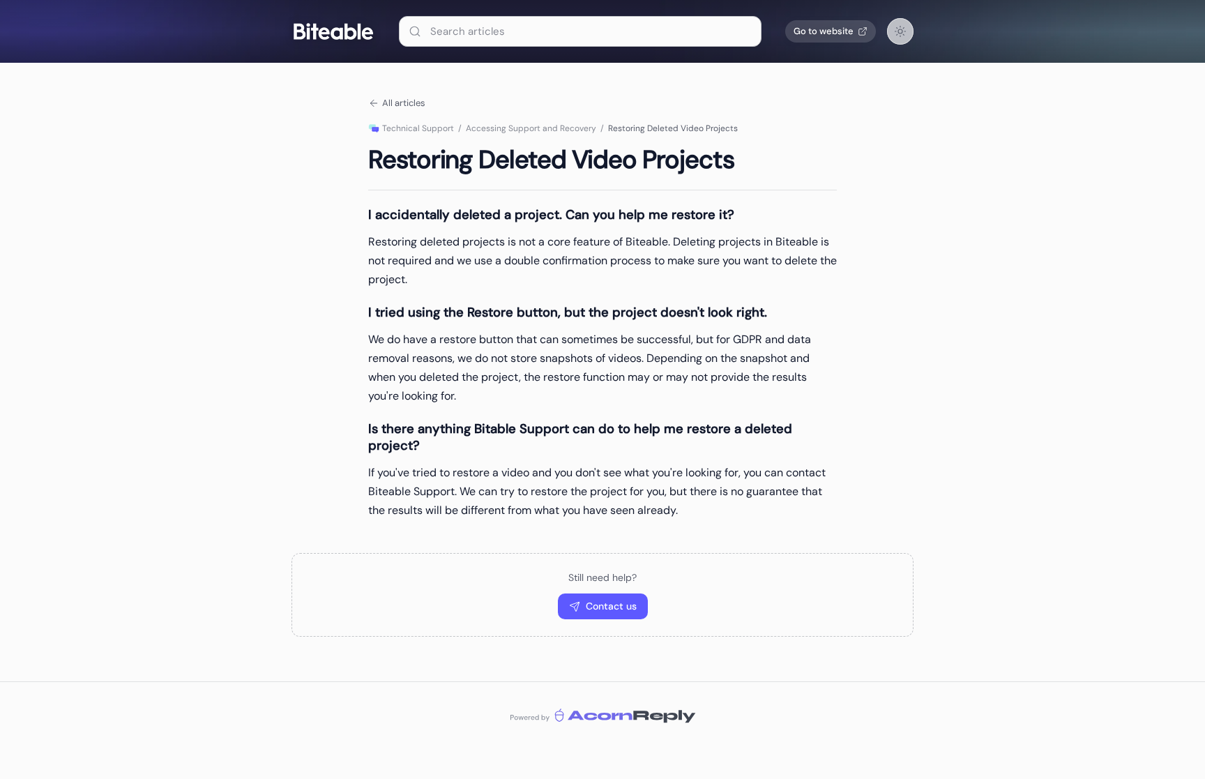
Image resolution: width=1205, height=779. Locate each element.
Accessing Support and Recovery (531, 128)
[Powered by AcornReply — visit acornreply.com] (603, 715)
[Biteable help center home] (333, 31)
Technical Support (418, 128)
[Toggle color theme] (900, 31)
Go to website (824, 31)
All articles (403, 103)
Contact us (611, 606)
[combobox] (580, 31)
